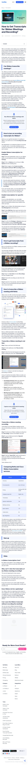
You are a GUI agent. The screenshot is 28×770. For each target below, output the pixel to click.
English (22, 750)
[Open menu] (25, 2)
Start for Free (20, 2)
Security (17, 757)
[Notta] (4, 2)
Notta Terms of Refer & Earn (14, 759)
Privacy (13, 757)
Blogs (3, 7)
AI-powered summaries (17, 530)
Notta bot (6, 371)
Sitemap (22, 757)
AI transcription (13, 321)
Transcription (8, 7)
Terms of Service (7, 757)
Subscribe (21, 648)
